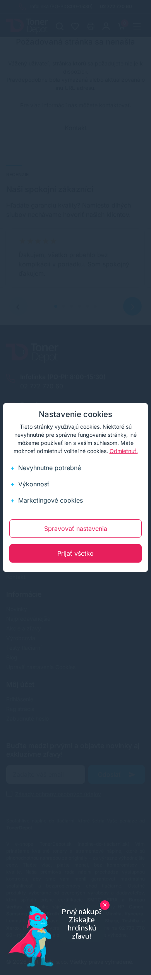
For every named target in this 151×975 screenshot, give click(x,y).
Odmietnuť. (124, 451)
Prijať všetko (75, 553)
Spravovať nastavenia (75, 528)
